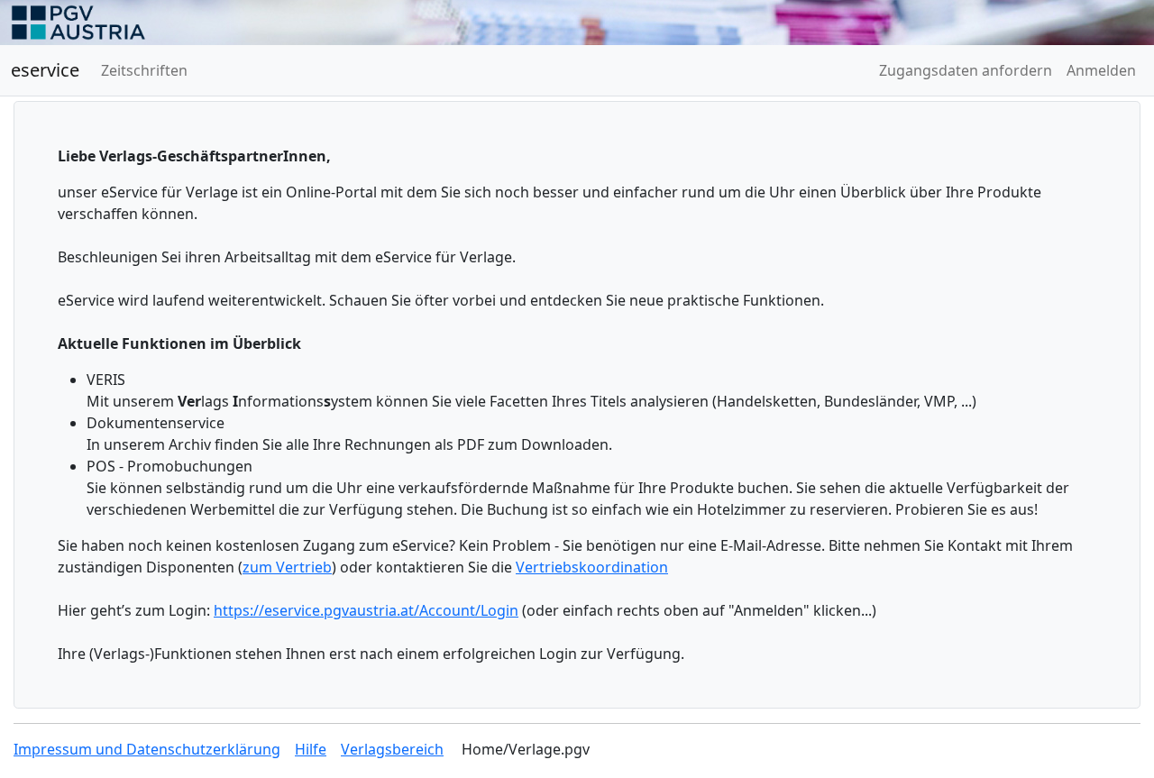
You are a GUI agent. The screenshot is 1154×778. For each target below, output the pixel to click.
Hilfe (310, 749)
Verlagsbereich (392, 749)
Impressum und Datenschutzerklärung (147, 749)
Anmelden (1101, 70)
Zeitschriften (144, 70)
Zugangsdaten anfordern (965, 70)
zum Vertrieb (287, 567)
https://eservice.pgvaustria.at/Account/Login (366, 610)
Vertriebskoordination (592, 567)
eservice (45, 70)
